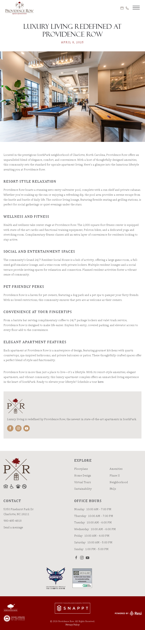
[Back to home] (19, 8)
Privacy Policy (72, 624)
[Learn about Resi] (127, 613)
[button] (136, 8)
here (100, 381)
